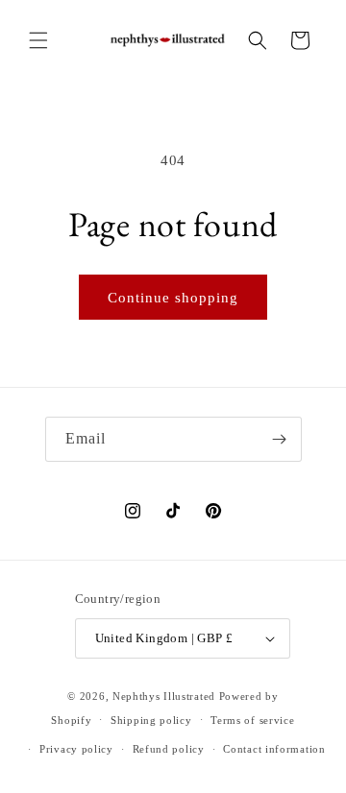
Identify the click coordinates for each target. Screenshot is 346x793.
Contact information (274, 749)
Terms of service (252, 720)
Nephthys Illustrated (163, 696)
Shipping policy (151, 720)
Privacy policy (76, 749)
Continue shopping (173, 297)
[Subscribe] (280, 439)
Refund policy (169, 749)
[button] (38, 40)
